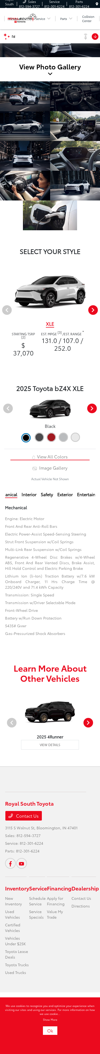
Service (38, 888)
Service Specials (36, 914)
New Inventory (13, 901)
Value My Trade (55, 914)
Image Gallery (52, 468)
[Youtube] (21, 863)
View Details (50, 744)
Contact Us (27, 816)
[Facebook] (10, 863)
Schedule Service (37, 901)
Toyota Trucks (17, 964)
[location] (97, 4)
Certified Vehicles (12, 927)
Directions (80, 906)
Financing (59, 888)
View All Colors (52, 456)
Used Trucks (15, 972)
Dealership (85, 888)
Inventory (17, 888)
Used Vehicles (12, 914)
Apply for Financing (56, 901)
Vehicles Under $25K (15, 940)
